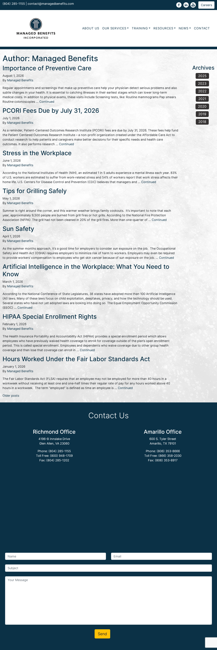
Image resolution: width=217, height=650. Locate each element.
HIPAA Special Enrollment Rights (50, 316)
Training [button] (140, 28)
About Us (90, 28)
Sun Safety (18, 228)
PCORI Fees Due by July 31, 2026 (51, 110)
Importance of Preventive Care (47, 68)
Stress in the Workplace (37, 153)
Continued (46, 101)
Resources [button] (163, 28)
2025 (202, 76)
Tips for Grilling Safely (35, 191)
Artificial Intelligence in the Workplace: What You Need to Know (86, 270)
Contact (202, 28)
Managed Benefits (20, 80)
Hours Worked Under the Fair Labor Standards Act (76, 359)
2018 (202, 122)
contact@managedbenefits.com (51, 3)
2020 (202, 106)
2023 (202, 84)
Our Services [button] (114, 28)
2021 (202, 99)
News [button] (183, 28)
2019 (202, 114)
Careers (206, 5)
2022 (202, 91)
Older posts (11, 395)
